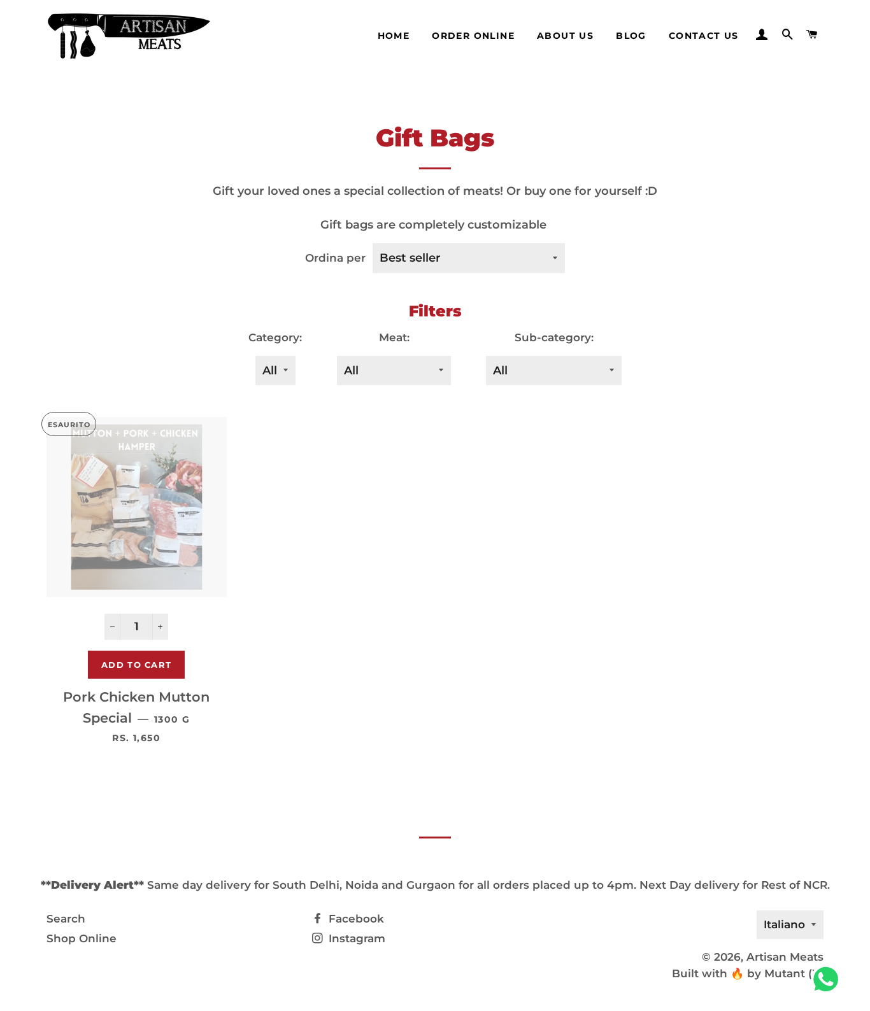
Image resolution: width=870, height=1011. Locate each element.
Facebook (354, 918)
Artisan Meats (785, 957)
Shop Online (81, 938)
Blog (631, 35)
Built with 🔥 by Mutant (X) (748, 973)
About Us (565, 35)
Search (65, 918)
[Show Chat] (829, 979)
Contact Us (704, 35)
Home (394, 35)
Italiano (784, 924)
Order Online (473, 35)
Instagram (355, 938)
